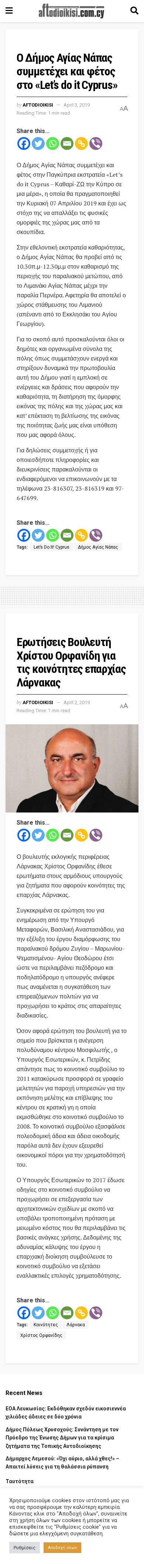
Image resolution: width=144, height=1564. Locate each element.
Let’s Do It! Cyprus (51, 547)
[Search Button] (134, 11)
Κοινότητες (46, 1324)
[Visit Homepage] (71, 11)
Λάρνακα (75, 1324)
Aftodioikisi (38, 105)
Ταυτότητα (20, 1481)
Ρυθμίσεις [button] (24, 1547)
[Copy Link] (81, 143)
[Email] (67, 143)
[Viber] (95, 143)
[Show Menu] (9, 11)
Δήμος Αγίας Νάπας (98, 547)
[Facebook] (23, 143)
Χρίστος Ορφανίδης (41, 1335)
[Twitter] (38, 143)
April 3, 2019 (77, 105)
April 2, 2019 (77, 702)
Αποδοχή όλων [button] (62, 1547)
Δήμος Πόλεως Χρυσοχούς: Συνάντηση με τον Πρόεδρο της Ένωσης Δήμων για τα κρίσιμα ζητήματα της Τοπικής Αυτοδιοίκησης (62, 1438)
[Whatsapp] (52, 143)
